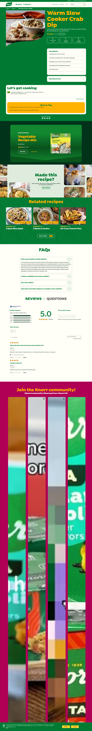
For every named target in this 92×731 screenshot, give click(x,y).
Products (27, 4)
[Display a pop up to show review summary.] (29, 147)
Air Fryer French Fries (70, 229)
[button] (59, 316)
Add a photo (46, 188)
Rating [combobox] (12, 331)
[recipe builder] (67, 4)
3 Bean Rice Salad (14, 229)
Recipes (19, 4)
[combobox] (75, 336)
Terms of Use (20, 725)
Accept (75, 726)
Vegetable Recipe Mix (27, 138)
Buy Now (23, 151)
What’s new (55, 4)
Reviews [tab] (33, 299)
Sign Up (69, 0)
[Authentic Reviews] (16, 306)
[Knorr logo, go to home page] (9, 4)
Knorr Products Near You (80, 0)
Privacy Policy (27, 725)
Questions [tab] (57, 299)
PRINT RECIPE (80, 99)
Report (24, 357)
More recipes (46, 236)
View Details (34, 151)
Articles (62, 4)
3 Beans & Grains (41, 229)
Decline (66, 726)
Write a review (62, 34)
